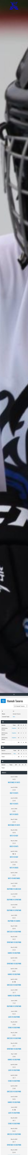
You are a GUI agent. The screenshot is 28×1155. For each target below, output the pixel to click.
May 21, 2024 (14, 1032)
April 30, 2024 (14, 1064)
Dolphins (14, 728)
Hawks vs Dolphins (14, 953)
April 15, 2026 (14, 862)
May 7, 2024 (14, 1054)
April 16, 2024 (14, 1085)
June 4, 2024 (14, 1000)
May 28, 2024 (14, 1022)
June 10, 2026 (14, 787)
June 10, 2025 (14, 894)
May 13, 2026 (14, 840)
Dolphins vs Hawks (14, 921)
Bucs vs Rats (14, 846)
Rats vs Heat (14, 835)
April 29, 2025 (14, 958)
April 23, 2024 (14, 1075)
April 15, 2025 (14, 968)
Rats (14, 716)
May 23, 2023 (14, 1128)
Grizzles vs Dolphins (14, 1134)
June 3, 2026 (14, 808)
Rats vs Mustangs (14, 878)
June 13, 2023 (14, 1096)
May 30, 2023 (14, 1118)
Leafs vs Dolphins (14, 1017)
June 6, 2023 (14, 1107)
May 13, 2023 (14, 1149)
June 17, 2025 (14, 883)
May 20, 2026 (14, 830)
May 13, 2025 (14, 947)
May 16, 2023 (14, 1139)
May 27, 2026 (14, 819)
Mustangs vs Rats (14, 782)
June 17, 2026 (14, 776)
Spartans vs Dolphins (14, 942)
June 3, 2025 (14, 915)
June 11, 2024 (14, 990)
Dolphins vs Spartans (14, 899)
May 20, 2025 (14, 936)
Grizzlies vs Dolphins (14, 931)
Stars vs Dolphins (14, 1027)
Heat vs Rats (14, 793)
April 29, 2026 (14, 851)
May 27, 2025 (14, 926)
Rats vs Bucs (14, 814)
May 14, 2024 (14, 1043)
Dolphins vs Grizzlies (14, 889)
